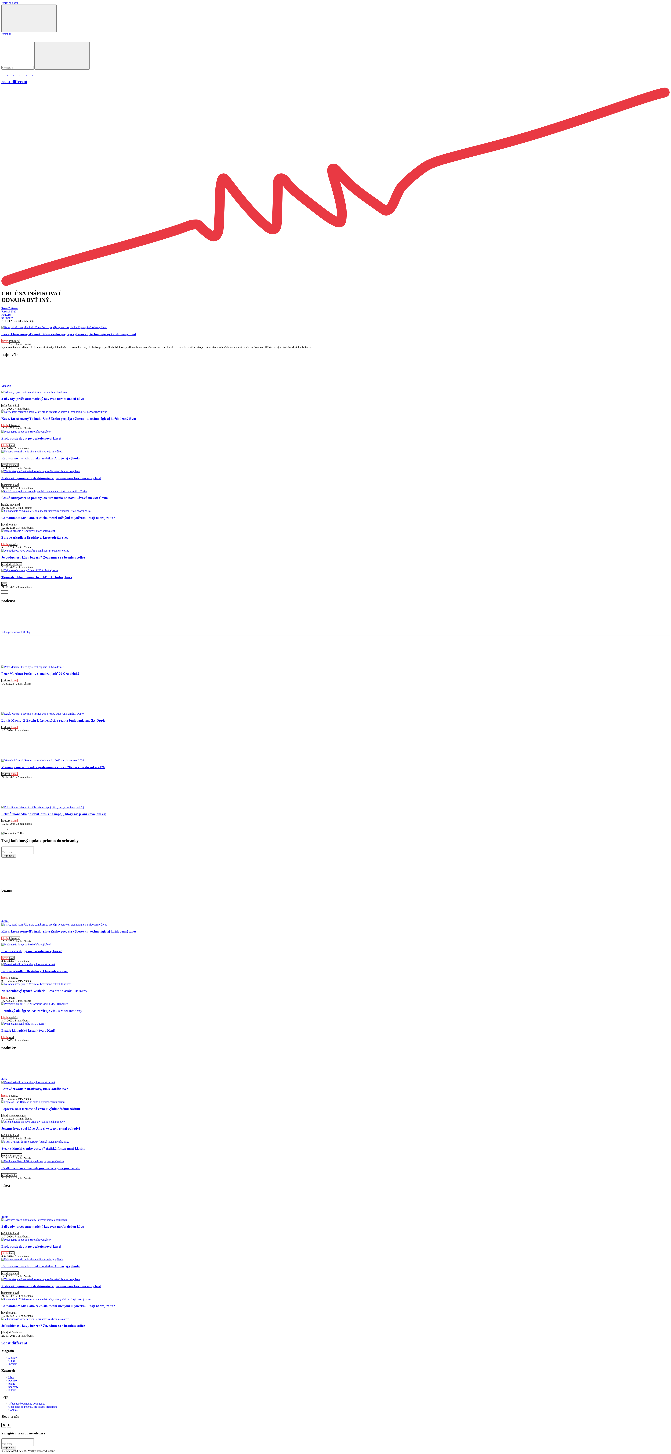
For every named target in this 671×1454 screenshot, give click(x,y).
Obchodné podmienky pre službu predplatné (32, 1406)
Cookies (12, 1409)
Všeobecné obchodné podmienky (26, 1403)
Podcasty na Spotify (7, 316)
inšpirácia (14, 340)
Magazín (6, 385)
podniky (13, 544)
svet (11, 1037)
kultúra (6, 504)
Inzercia (12, 1363)
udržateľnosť (15, 564)
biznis (5, 340)
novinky (14, 504)
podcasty (13, 1386)
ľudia (12, 997)
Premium (6, 33)
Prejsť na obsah (10, 2)
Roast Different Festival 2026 (9, 310)
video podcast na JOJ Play (16, 632)
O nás (11, 1360)
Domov (12, 1357)
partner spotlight (17, 1115)
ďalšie (5, 921)
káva (15, 405)
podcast (6, 680)
